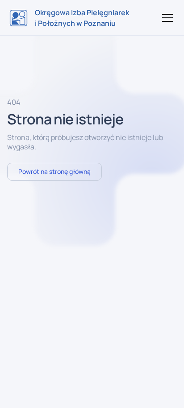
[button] (166, 18)
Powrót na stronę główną (54, 171)
